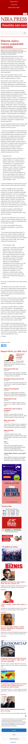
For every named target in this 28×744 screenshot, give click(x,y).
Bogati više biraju (8, 430)
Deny (14, 734)
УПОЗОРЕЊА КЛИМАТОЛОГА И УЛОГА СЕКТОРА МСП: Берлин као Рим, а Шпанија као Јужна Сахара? (14, 685)
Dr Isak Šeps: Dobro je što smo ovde (14, 379)
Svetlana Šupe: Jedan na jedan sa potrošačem (13, 409)
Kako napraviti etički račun (11, 369)
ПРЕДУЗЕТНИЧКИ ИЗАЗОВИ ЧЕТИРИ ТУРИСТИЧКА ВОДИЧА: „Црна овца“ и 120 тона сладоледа (13, 659)
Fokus (5, 442)
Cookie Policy (13, 742)
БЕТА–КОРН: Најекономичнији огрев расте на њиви (13, 710)
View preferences (14, 739)
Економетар (14, 4)
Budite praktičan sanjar (10, 399)
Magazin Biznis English (14, 7)
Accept (14, 730)
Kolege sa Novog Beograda (11, 389)
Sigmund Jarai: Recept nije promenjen (20, 355)
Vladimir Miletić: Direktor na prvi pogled (15, 453)
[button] (25, 716)
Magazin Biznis (14, 1)
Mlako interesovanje (9, 420)
